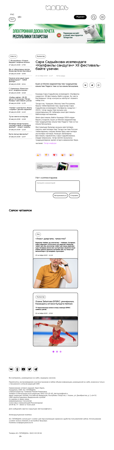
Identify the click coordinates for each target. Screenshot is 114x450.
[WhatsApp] (98, 85)
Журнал (80, 17)
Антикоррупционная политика (20, 415)
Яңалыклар (41, 56)
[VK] (11, 369)
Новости (13, 56)
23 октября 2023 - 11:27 (44, 76)
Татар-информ (50, 143)
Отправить (74, 195)
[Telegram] (92, 85)
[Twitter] (29, 369)
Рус (12, 15)
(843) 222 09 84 (36, 433)
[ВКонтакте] (85, 85)
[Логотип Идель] (57, 8)
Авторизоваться (60, 195)
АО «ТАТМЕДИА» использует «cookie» (23, 419)
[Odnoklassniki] (17, 369)
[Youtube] (23, 369)
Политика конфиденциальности (21, 422)
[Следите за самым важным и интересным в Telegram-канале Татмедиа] (58, 166)
